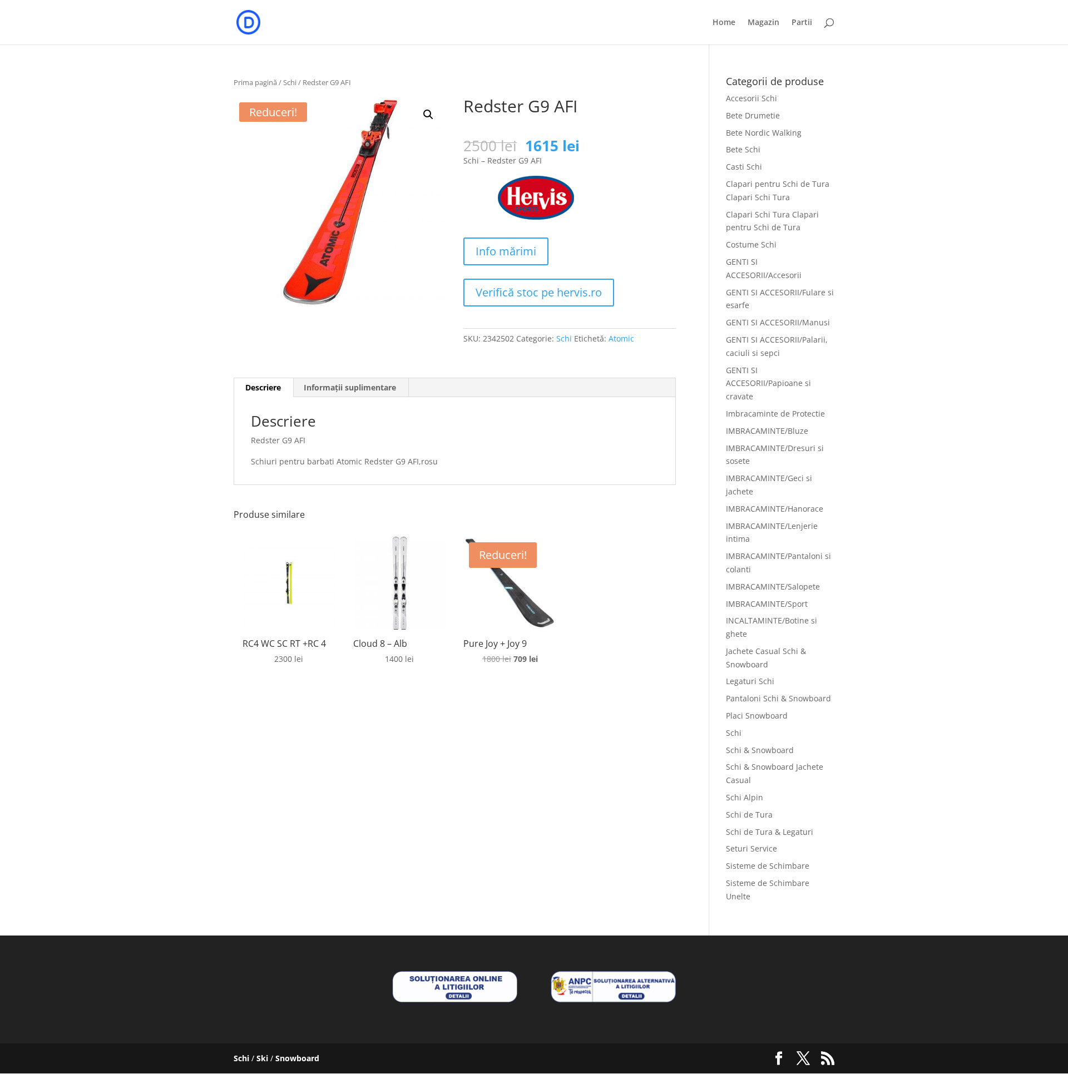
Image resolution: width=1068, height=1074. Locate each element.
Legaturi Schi (750, 681)
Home (724, 22)
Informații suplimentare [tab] (350, 387)
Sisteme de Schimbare (767, 865)
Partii (802, 22)
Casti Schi (744, 166)
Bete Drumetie (753, 115)
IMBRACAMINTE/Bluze (767, 430)
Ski (262, 1058)
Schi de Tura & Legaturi (769, 831)
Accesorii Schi (751, 98)
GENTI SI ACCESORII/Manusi (778, 322)
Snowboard (297, 1058)
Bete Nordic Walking (764, 132)
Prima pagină (255, 82)
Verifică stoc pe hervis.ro (539, 292)
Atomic (621, 338)
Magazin (763, 22)
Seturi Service (751, 848)
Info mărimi (506, 251)
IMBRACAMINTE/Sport (767, 603)
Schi (289, 82)
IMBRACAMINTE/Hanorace (774, 508)
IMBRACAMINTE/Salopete (773, 586)
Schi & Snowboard (760, 750)
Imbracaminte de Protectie (775, 413)
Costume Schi (751, 244)
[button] (428, 115)
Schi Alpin (744, 797)
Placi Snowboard (757, 715)
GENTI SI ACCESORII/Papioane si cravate (768, 383)
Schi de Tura (749, 814)
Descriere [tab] (263, 387)
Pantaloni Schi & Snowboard (778, 698)
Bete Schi (743, 149)
